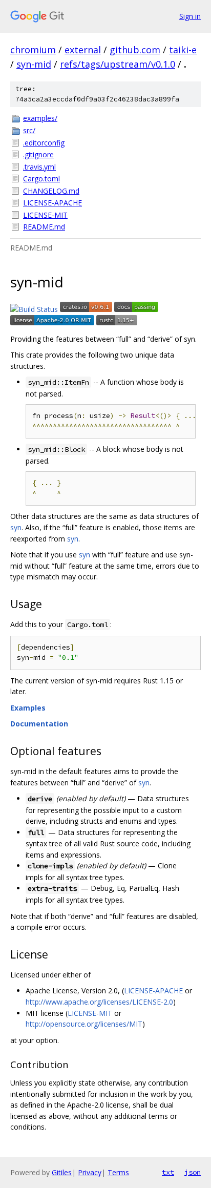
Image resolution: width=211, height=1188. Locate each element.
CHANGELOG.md (51, 191)
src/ (29, 130)
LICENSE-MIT (45, 215)
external (83, 50)
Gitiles (62, 1172)
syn (16, 527)
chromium (33, 50)
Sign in (190, 16)
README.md (44, 227)
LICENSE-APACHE (52, 202)
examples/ (40, 118)
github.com (135, 50)
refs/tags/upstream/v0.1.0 (117, 64)
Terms (118, 1172)
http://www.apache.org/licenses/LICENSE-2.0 (99, 1002)
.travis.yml (39, 167)
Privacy (89, 1172)
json (192, 1172)
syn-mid (33, 64)
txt (168, 1172)
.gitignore (38, 154)
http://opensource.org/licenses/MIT (84, 1024)
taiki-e (183, 50)
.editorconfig (44, 143)
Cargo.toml (41, 178)
